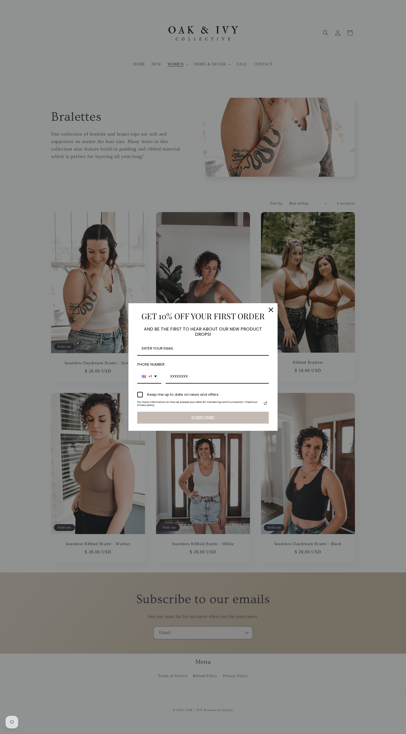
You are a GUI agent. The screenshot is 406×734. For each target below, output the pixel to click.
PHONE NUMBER (151, 364)
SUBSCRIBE (203, 417)
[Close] (271, 309)
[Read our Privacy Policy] (265, 403)
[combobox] (149, 377)
